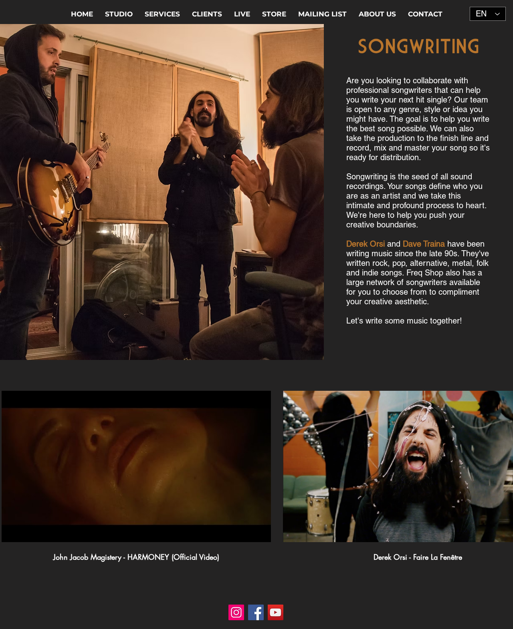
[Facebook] (256, 612)
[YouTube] (275, 612)
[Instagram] (236, 612)
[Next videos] (502, 465)
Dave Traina (424, 244)
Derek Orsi (365, 244)
